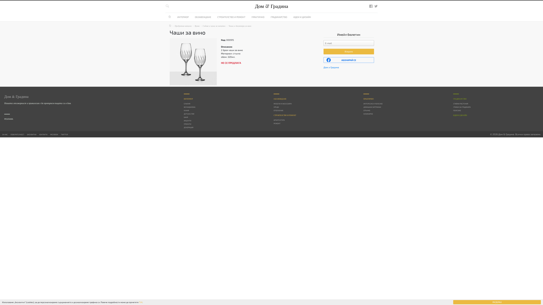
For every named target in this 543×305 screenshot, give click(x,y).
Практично (258, 17)
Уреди (276, 107)
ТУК (140, 302)
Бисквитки (31, 134)
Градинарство (279, 17)
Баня (186, 117)
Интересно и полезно (373, 104)
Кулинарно (368, 114)
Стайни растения (460, 104)
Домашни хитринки (372, 107)
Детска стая (189, 114)
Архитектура (279, 120)
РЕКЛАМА (8, 119)
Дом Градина (271, 6)
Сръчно (366, 110)
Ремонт (277, 123)
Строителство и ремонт (231, 17)
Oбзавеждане (280, 99)
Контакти (43, 134)
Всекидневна (189, 107)
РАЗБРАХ (497, 302)
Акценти (187, 121)
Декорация (188, 127)
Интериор (183, 17)
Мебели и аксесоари (283, 104)
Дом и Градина (331, 67)
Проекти (187, 124)
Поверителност (17, 134)
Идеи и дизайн (302, 17)
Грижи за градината (462, 107)
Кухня (186, 110)
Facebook (54, 134)
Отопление (278, 110)
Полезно (457, 110)
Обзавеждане (203, 17)
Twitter (64, 134)
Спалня (187, 104)
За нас (5, 134)
